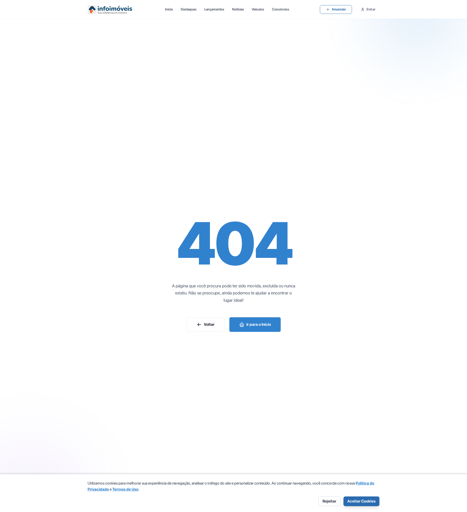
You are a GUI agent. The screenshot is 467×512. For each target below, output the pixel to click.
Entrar (371, 9)
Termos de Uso (125, 489)
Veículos (258, 9)
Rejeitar (329, 501)
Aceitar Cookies (361, 501)
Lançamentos (214, 9)
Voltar (209, 324)
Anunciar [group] (339, 9)
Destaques (189, 9)
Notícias (238, 9)
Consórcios (280, 9)
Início (169, 9)
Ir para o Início (258, 324)
